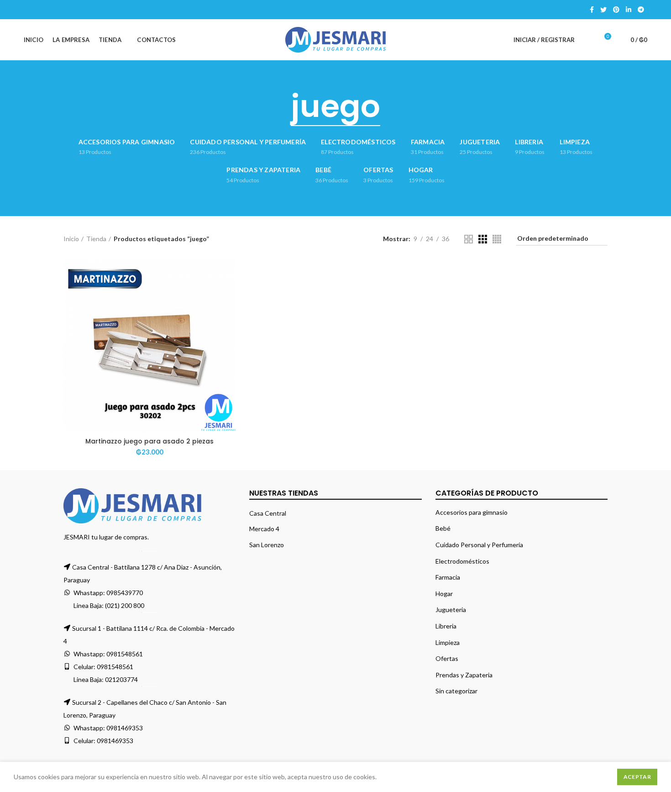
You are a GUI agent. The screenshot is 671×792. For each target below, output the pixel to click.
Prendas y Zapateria (464, 675)
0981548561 (124, 654)
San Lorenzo (266, 545)
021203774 (121, 679)
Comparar (228, 274)
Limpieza (447, 642)
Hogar (444, 593)
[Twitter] (603, 10)
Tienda (96, 239)
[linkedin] (628, 10)
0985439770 (124, 593)
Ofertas (446, 658)
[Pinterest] (616, 10)
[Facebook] (592, 10)
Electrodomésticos (462, 561)
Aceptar (637, 776)
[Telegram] (640, 10)
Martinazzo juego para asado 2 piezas (149, 441)
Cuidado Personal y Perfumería (479, 545)
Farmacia (447, 577)
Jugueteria (450, 609)
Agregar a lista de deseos (228, 316)
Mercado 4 (264, 529)
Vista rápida (228, 295)
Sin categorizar (456, 691)
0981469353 (124, 728)
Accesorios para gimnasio (471, 512)
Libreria (445, 626)
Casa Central (267, 513)
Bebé (443, 528)
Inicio (71, 239)
